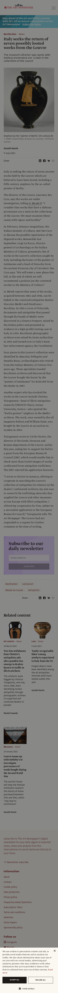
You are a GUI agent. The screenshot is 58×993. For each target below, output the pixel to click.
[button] (27, 989)
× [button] (54, 951)
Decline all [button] (40, 980)
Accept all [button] (14, 980)
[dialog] (29, 970)
